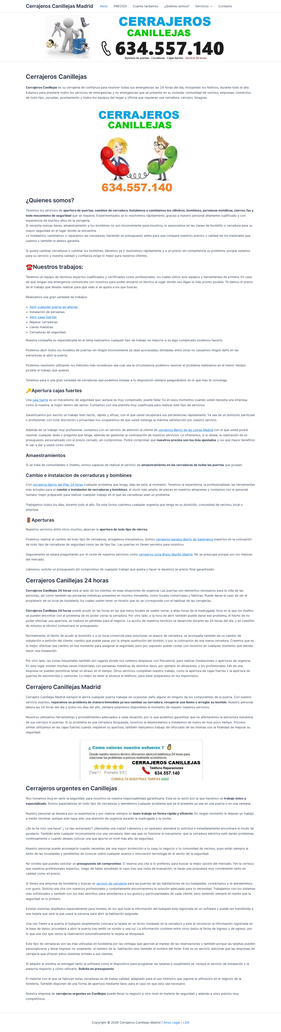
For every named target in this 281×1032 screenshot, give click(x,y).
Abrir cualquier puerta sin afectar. (54, 307)
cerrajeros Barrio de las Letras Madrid (185, 430)
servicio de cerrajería (111, 883)
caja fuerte (40, 400)
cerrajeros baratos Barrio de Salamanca (184, 539)
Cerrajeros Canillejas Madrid (59, 6)
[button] (203, 6)
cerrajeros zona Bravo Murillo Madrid (165, 554)
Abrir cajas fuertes (43, 317)
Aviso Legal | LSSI (176, 1022)
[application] (210, 6)
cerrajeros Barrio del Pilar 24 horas (58, 484)
